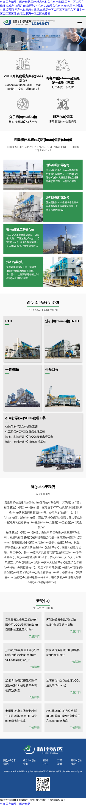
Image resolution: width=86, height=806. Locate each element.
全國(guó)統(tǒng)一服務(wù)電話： (44, 22)
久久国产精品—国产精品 (15, 804)
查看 (23, 174)
